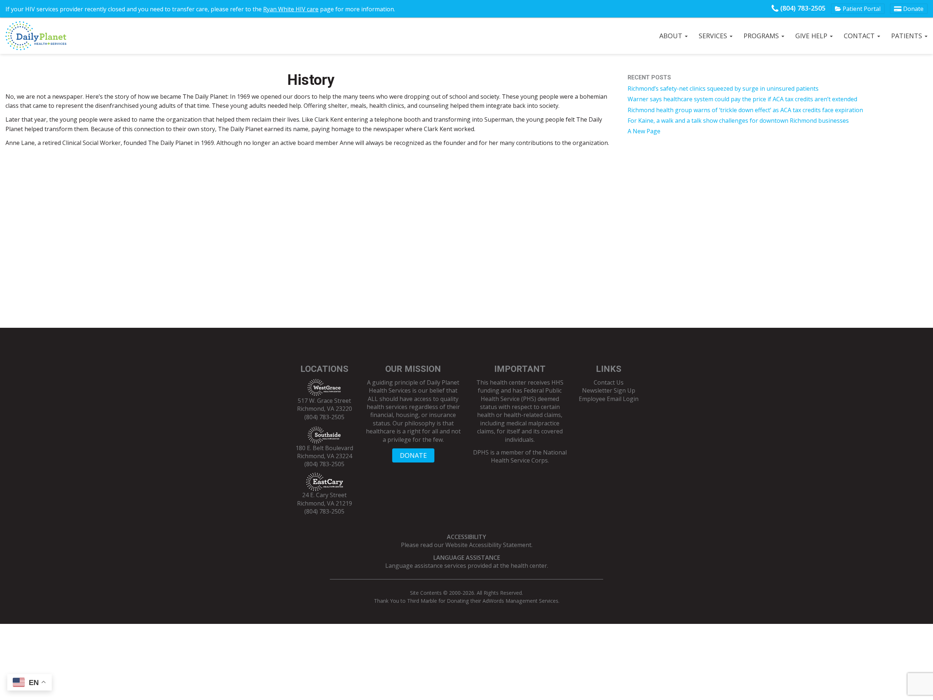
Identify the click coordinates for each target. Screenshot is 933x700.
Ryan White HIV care (291, 9)
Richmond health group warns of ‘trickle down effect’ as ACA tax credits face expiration (745, 110)
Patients (907, 35)
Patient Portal (861, 9)
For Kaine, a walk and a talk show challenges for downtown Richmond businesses (738, 121)
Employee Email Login (609, 399)
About (671, 35)
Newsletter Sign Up (608, 390)
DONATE (413, 455)
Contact (860, 35)
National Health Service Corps (529, 456)
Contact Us (609, 382)
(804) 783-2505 (801, 8)
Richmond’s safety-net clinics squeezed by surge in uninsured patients (723, 88)
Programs (762, 35)
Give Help (812, 35)
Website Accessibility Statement (488, 545)
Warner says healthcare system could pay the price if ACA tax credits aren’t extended (742, 99)
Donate (913, 9)
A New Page (644, 131)
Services (714, 35)
